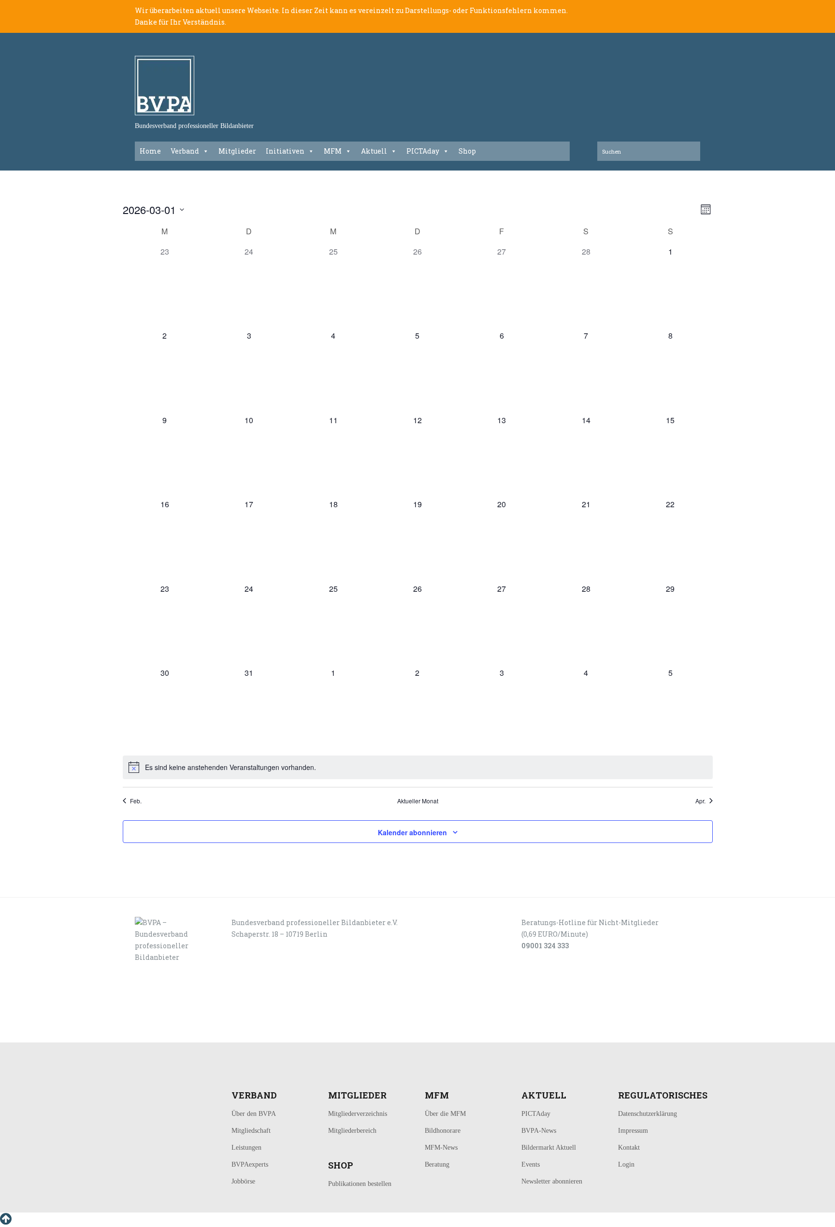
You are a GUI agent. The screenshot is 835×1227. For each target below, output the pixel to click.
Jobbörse (243, 1181)
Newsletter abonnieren (551, 1181)
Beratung (437, 1164)
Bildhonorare (443, 1130)
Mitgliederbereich (352, 1130)
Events (530, 1164)
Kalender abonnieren (412, 832)
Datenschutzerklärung (647, 1113)
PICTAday (422, 151)
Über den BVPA (253, 1113)
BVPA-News (538, 1130)
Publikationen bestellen (359, 1183)
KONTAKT (201, 1031)
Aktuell (374, 151)
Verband (185, 151)
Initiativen (285, 151)
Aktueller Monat (417, 801)
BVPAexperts (249, 1164)
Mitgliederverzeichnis (357, 1113)
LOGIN (165, 1031)
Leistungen (246, 1147)
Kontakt (629, 1147)
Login (626, 1164)
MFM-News (441, 1147)
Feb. (136, 801)
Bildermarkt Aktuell (548, 1147)
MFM (333, 151)
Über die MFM (445, 1113)
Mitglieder (237, 151)
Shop (467, 151)
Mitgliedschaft (251, 1130)
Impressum (633, 1130)
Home (150, 151)
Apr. (700, 801)
